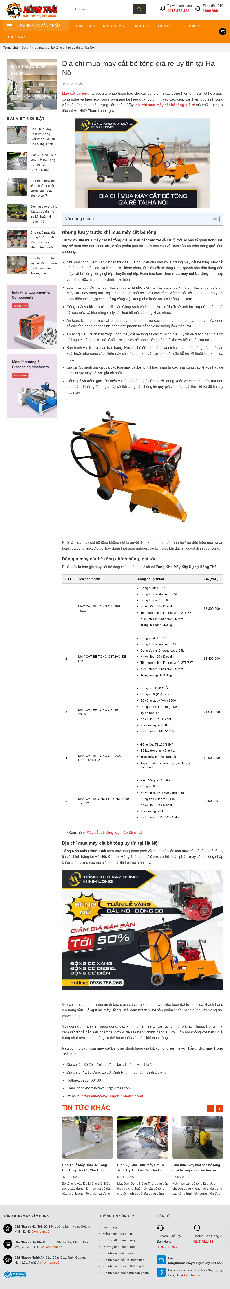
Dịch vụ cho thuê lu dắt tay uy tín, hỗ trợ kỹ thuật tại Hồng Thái (44, 214)
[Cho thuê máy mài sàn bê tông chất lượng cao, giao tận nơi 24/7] (197, 1137)
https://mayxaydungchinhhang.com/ (112, 1096)
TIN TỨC (140, 26)
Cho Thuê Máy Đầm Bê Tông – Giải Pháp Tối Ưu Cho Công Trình (42, 136)
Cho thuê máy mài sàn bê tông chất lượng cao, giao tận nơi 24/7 (43, 188)
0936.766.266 (167, 1247)
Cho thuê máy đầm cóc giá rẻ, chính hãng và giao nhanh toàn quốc (44, 240)
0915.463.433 (178, 11)
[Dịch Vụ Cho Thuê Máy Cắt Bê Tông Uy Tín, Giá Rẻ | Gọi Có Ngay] (142, 1137)
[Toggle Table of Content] (213, 219)
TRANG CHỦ (84, 26)
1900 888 (210, 11)
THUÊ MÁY (16, 37)
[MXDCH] (34, 10)
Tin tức (20, 82)
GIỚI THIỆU (189, 26)
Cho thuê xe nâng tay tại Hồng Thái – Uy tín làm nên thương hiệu (43, 265)
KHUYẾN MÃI (114, 26)
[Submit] (139, 9)
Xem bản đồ (40, 1231)
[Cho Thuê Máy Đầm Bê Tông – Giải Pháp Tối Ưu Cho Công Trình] (87, 1137)
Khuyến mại (23, 88)
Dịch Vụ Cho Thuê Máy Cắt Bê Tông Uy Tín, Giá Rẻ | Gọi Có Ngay (43, 162)
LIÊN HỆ (165, 26)
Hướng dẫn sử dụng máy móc (33, 99)
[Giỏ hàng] (222, 31)
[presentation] (210, 1108)
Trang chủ (10, 47)
